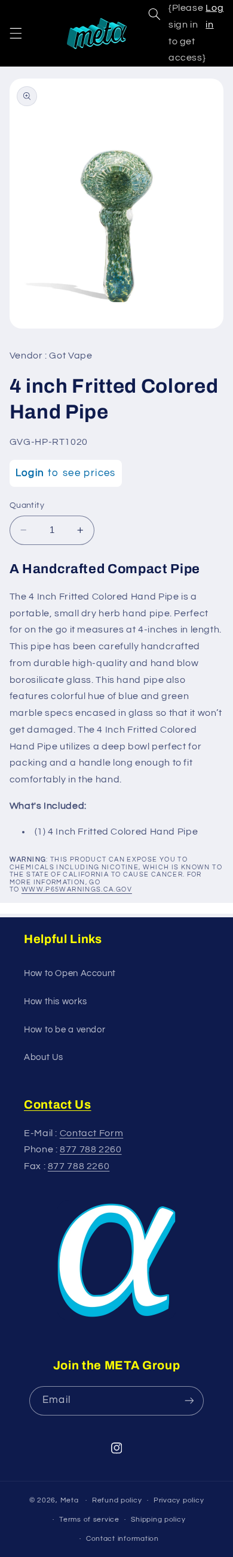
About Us (43, 1057)
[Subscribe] (189, 1401)
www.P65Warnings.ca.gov (77, 889)
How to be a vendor (64, 1029)
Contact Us (57, 1104)
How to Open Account (70, 973)
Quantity (27, 505)
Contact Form (92, 1133)
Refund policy (117, 1500)
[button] (15, 33)
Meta (69, 1500)
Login (30, 473)
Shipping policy (158, 1519)
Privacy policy (179, 1500)
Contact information (122, 1538)
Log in (214, 16)
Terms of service (89, 1519)
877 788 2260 (91, 1149)
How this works (55, 1001)
